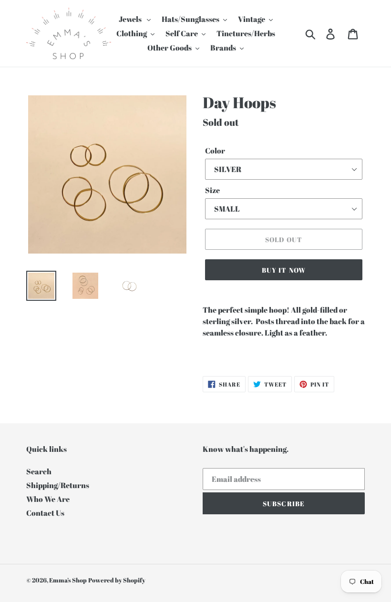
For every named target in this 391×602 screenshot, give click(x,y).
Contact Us (45, 513)
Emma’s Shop (68, 580)
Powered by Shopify (116, 580)
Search (38, 471)
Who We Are (48, 499)
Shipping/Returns (57, 485)
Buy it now (284, 270)
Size (212, 190)
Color (215, 150)
